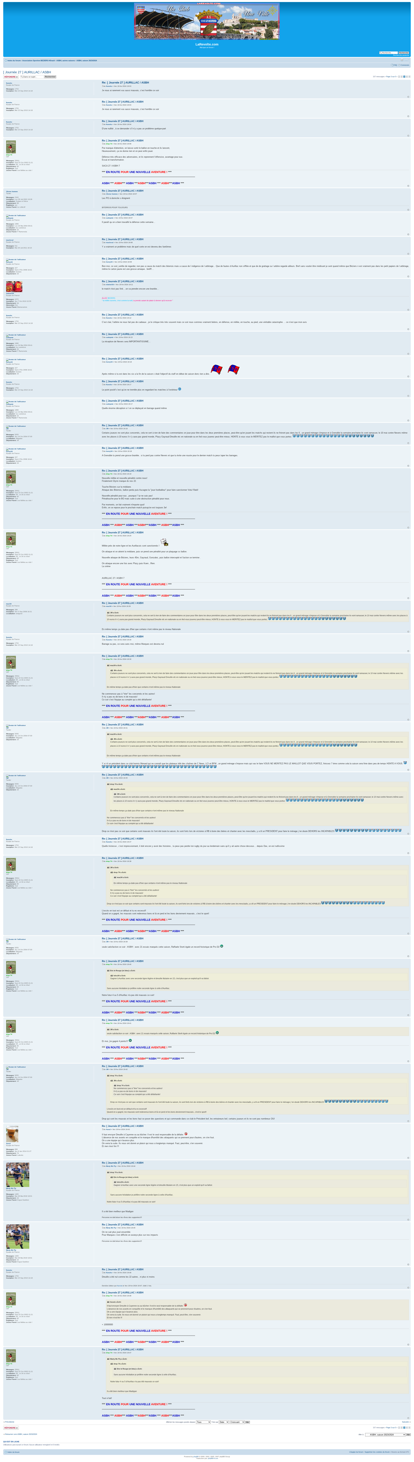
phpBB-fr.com (213, 1458)
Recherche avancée (401, 55)
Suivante (405, 1422)
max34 (108, 606)
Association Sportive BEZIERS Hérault (38, 60)
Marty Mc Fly (111, 1166)
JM (107, 428)
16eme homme (112, 194)
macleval (109, 242)
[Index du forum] (207, 38)
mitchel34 (110, 284)
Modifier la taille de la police (406, 59)
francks (109, 86)
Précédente (9, 1422)
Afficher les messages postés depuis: (181, 1422)
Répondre (7, 76)
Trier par (215, 1422)
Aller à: (361, 1434)
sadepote (109, 218)
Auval (108, 1129)
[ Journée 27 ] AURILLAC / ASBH (27, 72)
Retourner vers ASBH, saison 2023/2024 (21, 1434)
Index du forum (14, 60)
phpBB (196, 1456)
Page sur (391, 77)
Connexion (405, 65)
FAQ (395, 65)
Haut (408, 97)
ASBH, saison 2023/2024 (86, 60)
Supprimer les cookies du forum (377, 1452)
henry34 (109, 262)
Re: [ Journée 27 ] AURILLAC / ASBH (125, 82)
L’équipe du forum (356, 1452)
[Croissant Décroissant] (240, 1422)
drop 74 (109, 144)
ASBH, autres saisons (65, 60)
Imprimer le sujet (402, 59)
